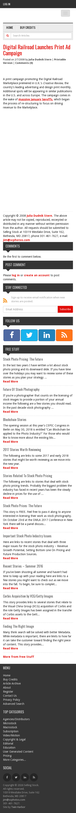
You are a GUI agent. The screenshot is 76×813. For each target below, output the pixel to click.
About (7, 687)
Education (9, 747)
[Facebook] (7, 777)
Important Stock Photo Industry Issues (27, 535)
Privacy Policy (11, 699)
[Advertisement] (38, 159)
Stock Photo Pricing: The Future (23, 359)
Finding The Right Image (18, 626)
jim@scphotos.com (16, 240)
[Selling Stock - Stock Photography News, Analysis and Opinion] (28, 15)
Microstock (9, 723)
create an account (37, 275)
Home (9, 27)
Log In (6, 4)
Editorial (8, 743)
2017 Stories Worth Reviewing (22, 449)
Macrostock (10, 727)
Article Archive (12, 683)
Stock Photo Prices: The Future (22, 505)
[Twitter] (16, 777)
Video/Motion (11, 735)
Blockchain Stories (14, 419)
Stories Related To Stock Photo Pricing (27, 475)
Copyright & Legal (14, 739)
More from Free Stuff (18, 656)
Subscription (10, 731)
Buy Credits (27, 27)
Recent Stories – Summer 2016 (23, 566)
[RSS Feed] (34, 777)
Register (8, 691)
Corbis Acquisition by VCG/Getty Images (28, 596)
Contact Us (10, 695)
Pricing (7, 755)
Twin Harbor (18, 807)
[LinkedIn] (25, 777)
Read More (10, 381)
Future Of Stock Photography (21, 389)
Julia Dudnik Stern (40, 59)
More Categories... (14, 759)
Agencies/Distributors (16, 719)
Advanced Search (13, 703)
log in (16, 275)
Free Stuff (12, 349)
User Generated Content (18, 751)
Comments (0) (24, 63)
